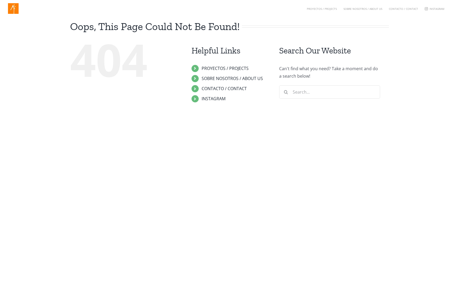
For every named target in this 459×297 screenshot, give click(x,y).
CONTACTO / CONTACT (224, 88)
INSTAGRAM (214, 99)
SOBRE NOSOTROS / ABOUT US (232, 78)
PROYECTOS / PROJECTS (225, 68)
